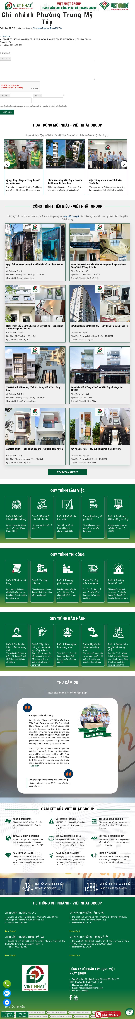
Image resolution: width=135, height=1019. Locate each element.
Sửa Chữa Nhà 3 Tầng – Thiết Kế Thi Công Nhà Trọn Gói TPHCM (97, 388)
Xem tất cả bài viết (67, 472)
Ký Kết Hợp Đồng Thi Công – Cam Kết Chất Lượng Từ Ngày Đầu (23, 181)
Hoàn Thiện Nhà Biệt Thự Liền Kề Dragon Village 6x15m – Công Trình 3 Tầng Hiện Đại (98, 265)
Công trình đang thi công (8, 1014)
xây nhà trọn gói (71, 216)
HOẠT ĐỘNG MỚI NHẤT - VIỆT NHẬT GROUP (67, 125)
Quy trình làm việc (67, 490)
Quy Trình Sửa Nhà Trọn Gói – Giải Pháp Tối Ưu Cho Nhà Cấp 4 (34, 265)
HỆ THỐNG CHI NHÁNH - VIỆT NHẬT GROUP (67, 903)
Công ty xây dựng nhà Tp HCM (61, 1016)
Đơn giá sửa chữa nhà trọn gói (79, 1012)
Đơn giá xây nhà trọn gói (36, 1012)
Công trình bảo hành (22, 1014)
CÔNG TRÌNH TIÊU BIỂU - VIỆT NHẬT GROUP (67, 206)
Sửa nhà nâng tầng (81, 1016)
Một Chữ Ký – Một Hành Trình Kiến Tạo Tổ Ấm (63, 181)
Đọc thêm (35, 766)
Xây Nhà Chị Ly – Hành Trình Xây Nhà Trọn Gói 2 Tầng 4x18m (34, 448)
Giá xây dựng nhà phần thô (56, 1012)
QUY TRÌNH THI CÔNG (67, 554)
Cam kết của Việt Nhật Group (67, 809)
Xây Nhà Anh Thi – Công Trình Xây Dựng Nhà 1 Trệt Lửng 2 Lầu (33, 388)
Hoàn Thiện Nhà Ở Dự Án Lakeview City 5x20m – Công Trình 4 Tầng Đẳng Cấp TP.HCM (34, 327)
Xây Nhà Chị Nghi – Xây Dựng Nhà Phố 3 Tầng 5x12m (96, 448)
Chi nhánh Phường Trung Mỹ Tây (47, 28)
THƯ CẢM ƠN (67, 682)
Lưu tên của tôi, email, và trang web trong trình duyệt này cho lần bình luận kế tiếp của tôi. (33, 106)
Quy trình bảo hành (68, 618)
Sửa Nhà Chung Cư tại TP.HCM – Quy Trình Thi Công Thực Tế (99, 326)
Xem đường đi (11, 931)
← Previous (5, 36)
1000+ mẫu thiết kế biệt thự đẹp (37, 1016)
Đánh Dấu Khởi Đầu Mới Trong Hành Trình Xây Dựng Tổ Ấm (106, 181)
